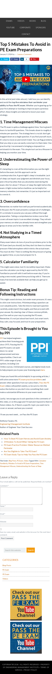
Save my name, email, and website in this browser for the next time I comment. (25, 533)
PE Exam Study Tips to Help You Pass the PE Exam (25, 454)
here (43, 370)
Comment (4, 486)
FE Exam (6, 570)
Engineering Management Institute (15, 424)
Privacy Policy (30, 670)
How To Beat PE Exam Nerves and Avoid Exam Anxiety (27, 438)
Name (3, 506)
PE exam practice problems (30, 379)
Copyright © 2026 (10, 664)
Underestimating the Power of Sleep (28, 466)
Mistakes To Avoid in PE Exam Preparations (23, 463)
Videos (26, 461)
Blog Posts (12, 461)
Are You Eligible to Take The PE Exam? (20, 451)
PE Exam (20, 461)
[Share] (22, 59)
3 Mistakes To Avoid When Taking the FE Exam (24, 442)
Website (3, 522)
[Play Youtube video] (26, 79)
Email (2, 514)
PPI (1, 338)
